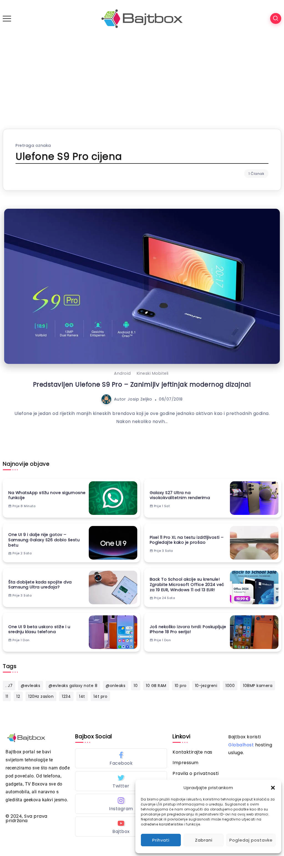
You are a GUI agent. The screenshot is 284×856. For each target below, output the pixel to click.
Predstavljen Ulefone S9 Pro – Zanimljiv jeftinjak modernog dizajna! (142, 384)
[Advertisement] (142, 79)
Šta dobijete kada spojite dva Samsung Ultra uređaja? (40, 585)
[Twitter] (121, 781)
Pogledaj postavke (251, 840)
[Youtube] (121, 826)
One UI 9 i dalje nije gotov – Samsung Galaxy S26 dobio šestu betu (44, 540)
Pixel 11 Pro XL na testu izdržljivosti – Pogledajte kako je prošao (187, 540)
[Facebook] (121, 758)
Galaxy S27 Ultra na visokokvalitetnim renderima (180, 495)
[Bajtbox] (141, 18)
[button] (273, 787)
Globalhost (241, 745)
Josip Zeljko (140, 399)
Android (122, 373)
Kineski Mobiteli (153, 373)
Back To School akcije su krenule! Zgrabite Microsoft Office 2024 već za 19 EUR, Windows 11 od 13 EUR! (187, 584)
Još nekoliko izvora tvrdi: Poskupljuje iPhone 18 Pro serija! (188, 629)
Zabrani (203, 840)
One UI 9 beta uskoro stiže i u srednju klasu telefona (39, 629)
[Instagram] (121, 804)
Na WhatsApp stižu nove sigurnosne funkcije (47, 495)
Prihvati (160, 840)
